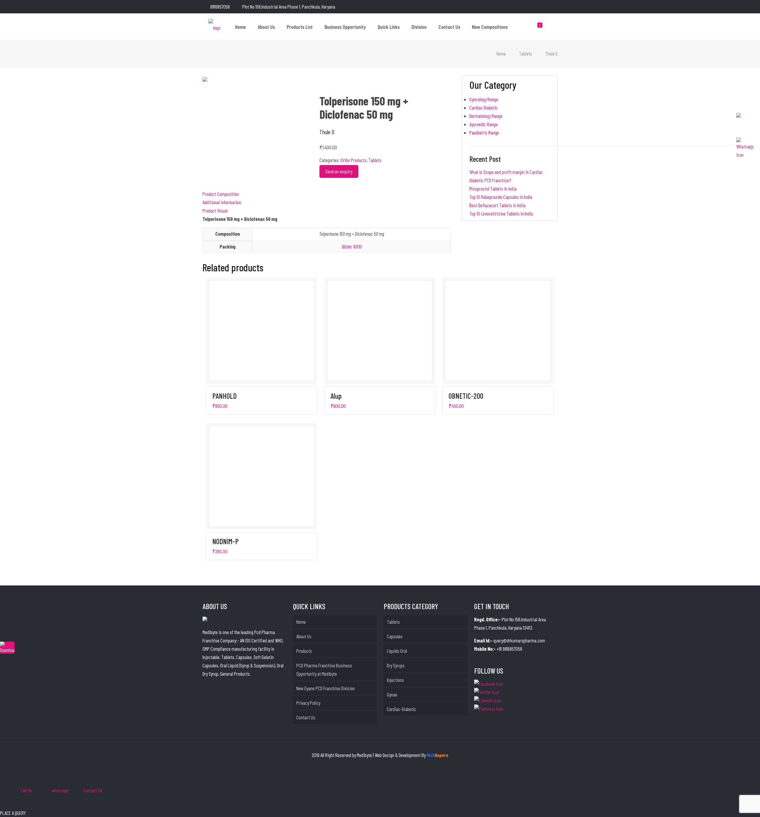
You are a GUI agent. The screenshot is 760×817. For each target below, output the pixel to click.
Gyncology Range (483, 99)
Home (501, 53)
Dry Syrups (396, 665)
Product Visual (214, 210)
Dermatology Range (485, 116)
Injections (395, 680)
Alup (335, 395)
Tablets (525, 53)
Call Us (26, 790)
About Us (303, 636)
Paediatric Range (484, 132)
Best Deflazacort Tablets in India (497, 205)
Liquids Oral (397, 651)
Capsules (395, 636)
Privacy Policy (308, 703)
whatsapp (60, 790)
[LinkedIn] (538, 7)
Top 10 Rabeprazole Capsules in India (500, 197)
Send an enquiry (338, 171)
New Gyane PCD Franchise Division (325, 688)
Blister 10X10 (352, 246)
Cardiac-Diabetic (401, 709)
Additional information (221, 202)
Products (304, 651)
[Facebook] (530, 7)
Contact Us (305, 717)
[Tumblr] (554, 7)
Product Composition (220, 194)
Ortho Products (354, 160)
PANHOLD (224, 395)
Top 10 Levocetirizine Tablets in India (501, 213)
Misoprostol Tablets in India (493, 188)
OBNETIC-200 (466, 395)
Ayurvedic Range (483, 124)
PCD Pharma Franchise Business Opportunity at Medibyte (324, 669)
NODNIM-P (225, 541)
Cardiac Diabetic (483, 107)
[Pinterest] (546, 7)
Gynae (392, 694)
